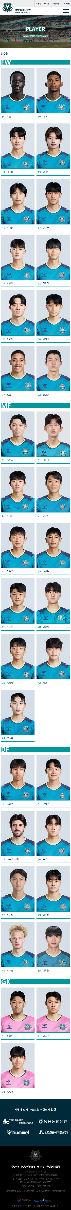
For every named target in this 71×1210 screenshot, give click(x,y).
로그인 (47, 3)
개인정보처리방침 (28, 1166)
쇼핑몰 (38, 3)
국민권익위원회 (53, 1166)
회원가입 (56, 3)
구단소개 (15, 1166)
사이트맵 (66, 3)
